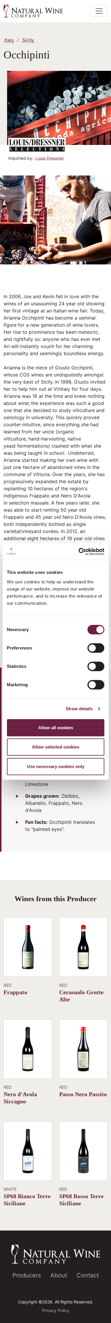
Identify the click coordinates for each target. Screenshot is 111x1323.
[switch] (95, 648)
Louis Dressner (50, 158)
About (58, 1275)
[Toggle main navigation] (99, 11)
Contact (88, 1275)
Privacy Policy (55, 1310)
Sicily (28, 40)
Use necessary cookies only (55, 766)
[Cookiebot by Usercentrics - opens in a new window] (79, 552)
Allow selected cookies (55, 746)
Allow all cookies (55, 727)
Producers (26, 1275)
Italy (9, 40)
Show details (79, 708)
